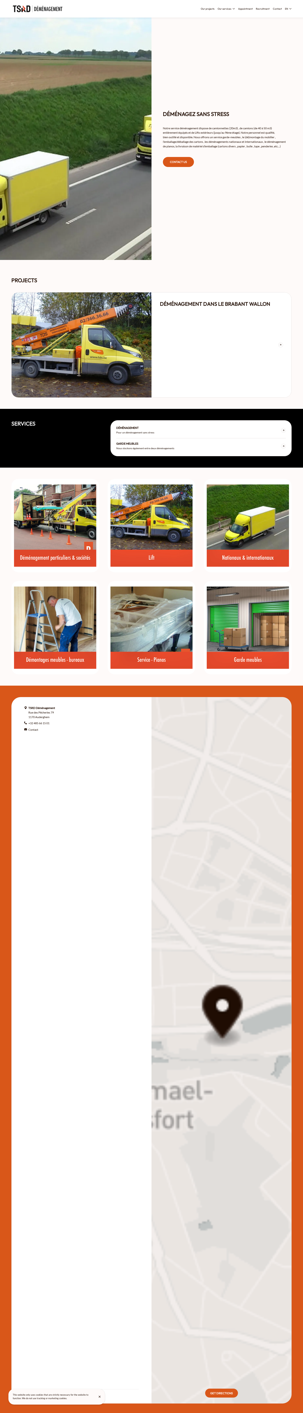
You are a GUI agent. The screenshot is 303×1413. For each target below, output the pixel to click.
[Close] (99, 1397)
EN (286, 8)
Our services (224, 8)
